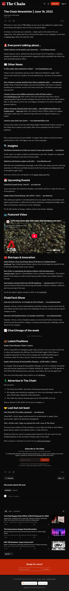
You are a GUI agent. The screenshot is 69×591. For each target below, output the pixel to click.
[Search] (44, 3)
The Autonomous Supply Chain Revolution (20, 529)
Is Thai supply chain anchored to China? (18, 69)
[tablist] (11, 490)
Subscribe (55, 4)
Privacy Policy (47, 465)
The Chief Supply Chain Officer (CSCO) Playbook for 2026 (26, 516)
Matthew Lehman (32, 522)
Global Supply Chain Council (11, 15)
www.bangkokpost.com (43, 69)
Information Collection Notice (34, 465)
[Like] (5, 21)
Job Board (41, 375)
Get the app (42, 583)
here (25, 140)
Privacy (39, 579)
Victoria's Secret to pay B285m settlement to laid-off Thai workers (28, 94)
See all (7, 554)
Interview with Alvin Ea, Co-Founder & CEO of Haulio (23, 302)
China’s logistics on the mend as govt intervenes (21, 49)
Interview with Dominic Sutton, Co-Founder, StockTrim (24, 315)
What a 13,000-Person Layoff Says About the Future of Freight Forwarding (25, 544)
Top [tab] (6, 511)
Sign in (64, 4)
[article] (34, 520)
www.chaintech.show (53, 302)
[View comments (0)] (9, 21)
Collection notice (51, 579)
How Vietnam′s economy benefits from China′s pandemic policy (27, 82)
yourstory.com (9, 273)
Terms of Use (42, 463)
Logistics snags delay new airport (16, 120)
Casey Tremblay (33, 535)
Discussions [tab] (17, 511)
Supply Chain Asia (40, 175)
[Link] (1, 45)
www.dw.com (57, 82)
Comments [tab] (8, 490)
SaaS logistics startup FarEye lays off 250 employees (22, 283)
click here (50, 209)
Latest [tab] (10, 511)
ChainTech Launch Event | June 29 (16, 184)
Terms (43, 579)
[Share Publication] (48, 3)
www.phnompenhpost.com (39, 120)
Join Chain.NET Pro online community (18, 412)
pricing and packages (43, 441)
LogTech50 (42, 292)
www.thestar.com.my (47, 49)
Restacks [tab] (15, 490)
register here (10, 37)
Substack (26, 587)
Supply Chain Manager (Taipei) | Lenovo (18, 345)
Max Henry (32, 546)
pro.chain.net (36, 184)
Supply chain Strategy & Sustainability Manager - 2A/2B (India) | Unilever (30, 361)
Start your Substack (30, 583)
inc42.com (7, 264)
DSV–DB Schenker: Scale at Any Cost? (18, 542)
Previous (10, 478)
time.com (19, 111)
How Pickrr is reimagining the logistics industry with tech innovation (29, 271)
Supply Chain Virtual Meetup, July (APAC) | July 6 (22, 195)
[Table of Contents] (2, 295)
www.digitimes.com (44, 161)
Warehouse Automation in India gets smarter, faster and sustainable (28, 150)
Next (59, 478)
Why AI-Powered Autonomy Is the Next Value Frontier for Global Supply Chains (25, 532)
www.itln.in (59, 150)
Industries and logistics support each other (19, 161)
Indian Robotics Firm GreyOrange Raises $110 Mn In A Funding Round (29, 262)
